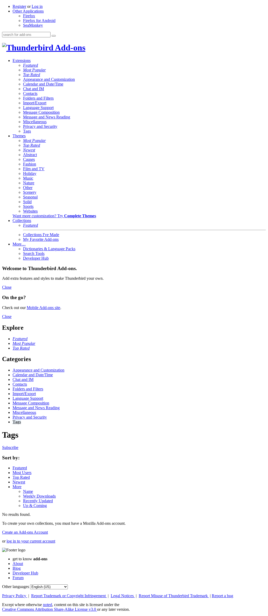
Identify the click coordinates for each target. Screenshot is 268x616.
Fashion (29, 164)
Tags (27, 131)
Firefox (29, 16)
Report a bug (222, 596)
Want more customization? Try (54, 216)
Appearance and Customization (49, 79)
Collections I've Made (41, 234)
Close (7, 287)
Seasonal (30, 197)
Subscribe (10, 447)
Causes (29, 159)
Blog (17, 568)
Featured (30, 65)
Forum (18, 577)
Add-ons (69, 47)
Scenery (29, 192)
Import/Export (34, 103)
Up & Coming (35, 505)
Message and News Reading (46, 117)
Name (28, 491)
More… (19, 244)
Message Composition (41, 112)
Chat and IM (33, 89)
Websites (30, 211)
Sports (28, 206)
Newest (29, 150)
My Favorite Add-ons (41, 239)
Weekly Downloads (39, 496)
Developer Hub (36, 258)
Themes (19, 136)
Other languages (15, 586)
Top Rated (31, 74)
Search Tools (33, 253)
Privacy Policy (14, 596)
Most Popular (34, 70)
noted (47, 604)
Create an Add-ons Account (25, 532)
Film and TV (33, 169)
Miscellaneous (35, 121)
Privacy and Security (40, 126)
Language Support (38, 107)
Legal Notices (123, 596)
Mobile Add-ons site (43, 307)
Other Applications (28, 11)
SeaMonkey (33, 25)
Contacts (30, 93)
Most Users (22, 472)
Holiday (29, 173)
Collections (22, 220)
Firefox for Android (39, 20)
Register (19, 6)
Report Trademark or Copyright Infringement (69, 596)
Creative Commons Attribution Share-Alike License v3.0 (49, 609)
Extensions (22, 60)
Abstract (30, 154)
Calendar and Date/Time (43, 84)
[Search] (54, 36)
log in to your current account (31, 541)
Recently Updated (38, 501)
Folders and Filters (38, 98)
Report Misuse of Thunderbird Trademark (174, 596)
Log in (37, 6)
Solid (27, 201)
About (18, 563)
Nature (28, 183)
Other (27, 187)
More (17, 486)
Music (28, 178)
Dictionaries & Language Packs (49, 249)
